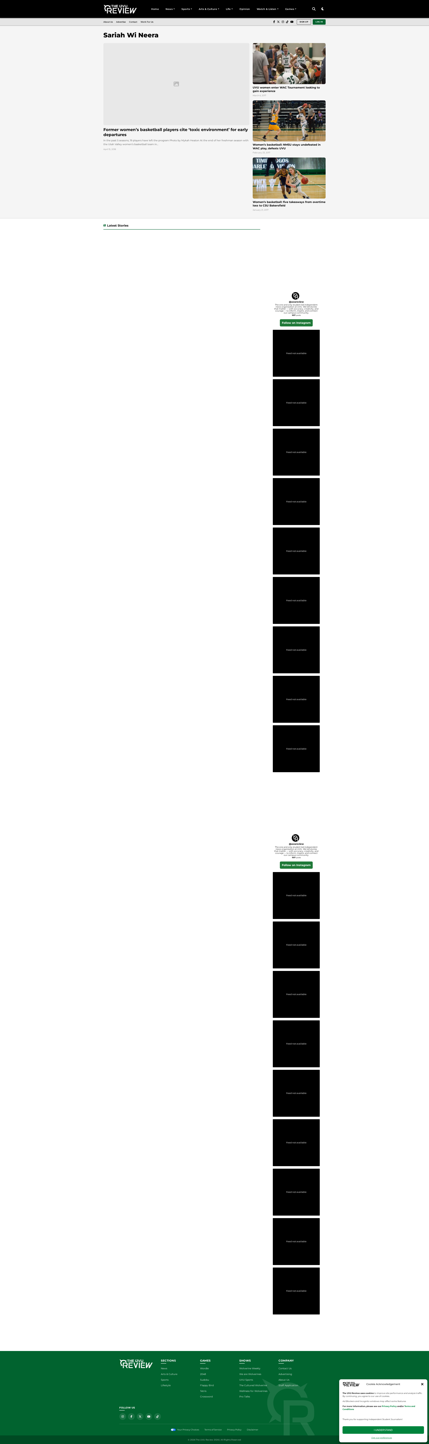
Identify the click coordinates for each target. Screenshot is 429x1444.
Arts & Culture (208, 9)
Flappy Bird (207, 1385)
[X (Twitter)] (278, 22)
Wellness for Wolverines (253, 1391)
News (169, 9)
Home (155, 9)
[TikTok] (287, 22)
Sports (185, 9)
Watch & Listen (266, 9)
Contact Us (285, 1368)
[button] (422, 1384)
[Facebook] (274, 22)
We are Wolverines (250, 1374)
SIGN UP (304, 22)
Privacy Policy (234, 1429)
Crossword (206, 1396)
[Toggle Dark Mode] (323, 9)
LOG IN (319, 22)
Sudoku (204, 1379)
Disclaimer (252, 1429)
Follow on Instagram (296, 322)
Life (228, 9)
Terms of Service (213, 1429)
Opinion (244, 9)
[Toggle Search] (314, 9)
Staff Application (288, 1385)
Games (289, 9)
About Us (108, 22)
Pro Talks (244, 1396)
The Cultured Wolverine (253, 1385)
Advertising (285, 1374)
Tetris (203, 1391)
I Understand (383, 1430)
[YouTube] (291, 22)
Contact (133, 22)
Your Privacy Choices (188, 1429)
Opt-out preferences (381, 1437)
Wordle (204, 1368)
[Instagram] (283, 22)
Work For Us (147, 22)
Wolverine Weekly (249, 1368)
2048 (203, 1374)
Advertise (121, 22)
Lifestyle (166, 1385)
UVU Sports (246, 1379)
